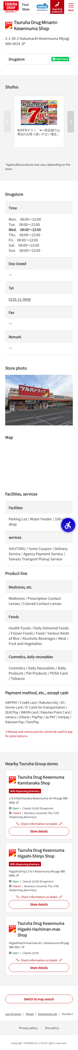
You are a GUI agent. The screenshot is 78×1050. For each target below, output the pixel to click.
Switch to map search (39, 999)
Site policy (52, 1028)
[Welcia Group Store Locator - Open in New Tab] (42, 5)
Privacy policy (28, 1028)
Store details (39, 831)
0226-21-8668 (20, 299)
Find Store (25, 6)
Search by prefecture (57, 10)
